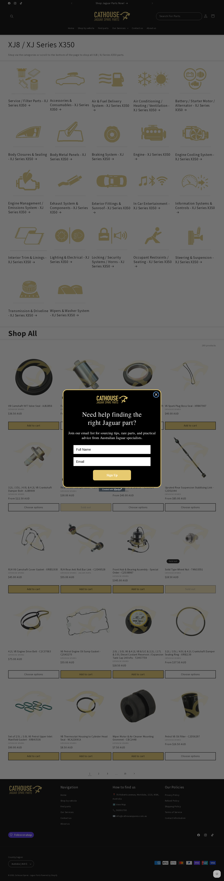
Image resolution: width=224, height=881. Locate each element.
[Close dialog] (156, 394)
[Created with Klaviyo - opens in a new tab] (112, 490)
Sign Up (112, 475)
